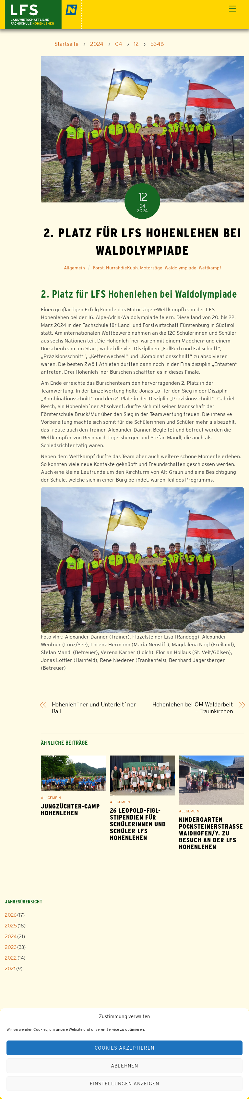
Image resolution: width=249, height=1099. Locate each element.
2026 (11, 915)
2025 (11, 925)
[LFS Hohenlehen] (43, 13)
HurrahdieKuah (122, 267)
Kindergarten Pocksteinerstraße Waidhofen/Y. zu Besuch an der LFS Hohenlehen (211, 833)
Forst (98, 267)
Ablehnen (124, 1065)
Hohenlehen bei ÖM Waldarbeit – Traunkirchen (192, 708)
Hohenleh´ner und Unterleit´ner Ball (94, 708)
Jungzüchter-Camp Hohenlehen (70, 810)
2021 (10, 968)
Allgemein (74, 267)
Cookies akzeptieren (124, 1048)
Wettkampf (210, 267)
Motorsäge (151, 267)
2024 (11, 936)
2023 (11, 947)
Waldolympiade (180, 267)
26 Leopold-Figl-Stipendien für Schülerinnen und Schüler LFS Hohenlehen (138, 824)
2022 (11, 958)
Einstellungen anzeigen (124, 1083)
